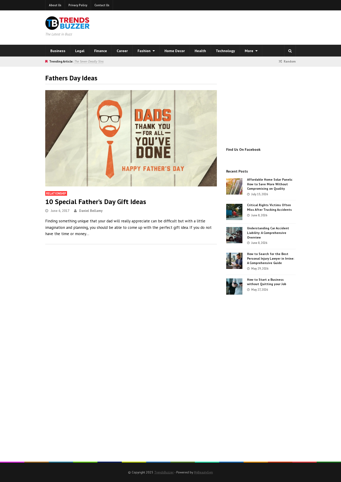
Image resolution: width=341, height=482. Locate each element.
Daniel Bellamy (91, 210)
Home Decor (174, 50)
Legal (79, 50)
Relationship (56, 193)
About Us (55, 5)
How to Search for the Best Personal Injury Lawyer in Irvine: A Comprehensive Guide (270, 258)
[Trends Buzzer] (67, 27)
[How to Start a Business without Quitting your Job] (234, 286)
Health (200, 50)
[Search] (290, 51)
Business (57, 50)
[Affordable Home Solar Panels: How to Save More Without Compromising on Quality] (234, 186)
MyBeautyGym (203, 472)
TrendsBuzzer (164, 472)
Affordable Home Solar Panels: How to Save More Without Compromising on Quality (270, 184)
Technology (225, 50)
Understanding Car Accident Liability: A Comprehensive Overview (268, 232)
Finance (100, 50)
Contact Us (101, 5)
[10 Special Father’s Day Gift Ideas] (131, 138)
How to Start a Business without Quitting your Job (266, 281)
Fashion (144, 50)
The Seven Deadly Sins (88, 61)
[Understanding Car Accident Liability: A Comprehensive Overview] (234, 235)
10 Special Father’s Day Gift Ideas (95, 201)
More (249, 50)
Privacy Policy (77, 5)
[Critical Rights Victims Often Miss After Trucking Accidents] (234, 212)
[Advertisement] (229, 26)
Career (122, 50)
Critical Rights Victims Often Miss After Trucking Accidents (269, 207)
